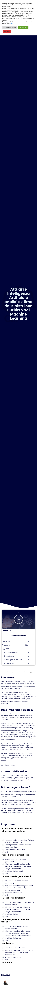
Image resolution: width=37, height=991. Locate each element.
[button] (18, 619)
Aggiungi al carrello (18, 635)
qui (12, 24)
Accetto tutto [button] (23, 27)
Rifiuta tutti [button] (7, 31)
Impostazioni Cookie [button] (10, 27)
